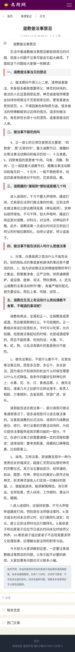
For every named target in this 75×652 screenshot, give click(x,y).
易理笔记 (26, 16)
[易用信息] (18, 8)
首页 (10, 16)
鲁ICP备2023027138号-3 (48, 646)
